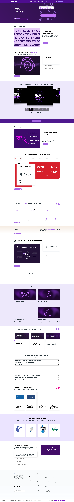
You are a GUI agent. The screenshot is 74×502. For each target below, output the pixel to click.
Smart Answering (47, 481)
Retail (37, 481)
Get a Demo (17, 18)
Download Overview (24, 18)
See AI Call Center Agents (51, 218)
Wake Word (46, 486)
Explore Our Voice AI (24, 76)
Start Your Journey (18, 189)
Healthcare (38, 477)
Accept (62, 500)
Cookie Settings (51, 500)
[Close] (73, 500)
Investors (30, 476)
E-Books (54, 483)
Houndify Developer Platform (48, 490)
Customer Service (39, 489)
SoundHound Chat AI (47, 495)
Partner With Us (31, 481)
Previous (56, 204)
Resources (42, 1)
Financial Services (39, 476)
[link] (44, 173)
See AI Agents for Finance (35, 218)
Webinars (54, 478)
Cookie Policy (13, 501)
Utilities (37, 486)
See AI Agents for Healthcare (21, 218)
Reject (57, 500)
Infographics (54, 482)
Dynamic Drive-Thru (47, 478)
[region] (37, 500)
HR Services (38, 490)
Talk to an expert (60, 1)
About (46, 1)
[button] (56, 1)
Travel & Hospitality (39, 485)
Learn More (50, 43)
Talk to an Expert (17, 233)
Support (54, 1)
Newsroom (30, 477)
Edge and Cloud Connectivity (48, 491)
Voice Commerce (47, 477)
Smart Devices (38, 482)
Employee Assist (46, 482)
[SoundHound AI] (14, 1)
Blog (53, 477)
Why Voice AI (30, 1)
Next (59, 204)
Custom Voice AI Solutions (48, 485)
